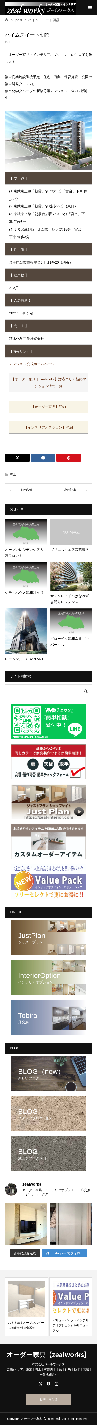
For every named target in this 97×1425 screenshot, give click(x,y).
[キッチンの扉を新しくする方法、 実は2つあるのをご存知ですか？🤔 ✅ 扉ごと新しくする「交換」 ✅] (71, 1224)
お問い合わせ (48, 1399)
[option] (26, 1306)
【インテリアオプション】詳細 (48, 427)
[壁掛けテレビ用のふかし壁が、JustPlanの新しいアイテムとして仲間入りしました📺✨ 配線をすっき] (26, 1224)
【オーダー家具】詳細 (48, 407)
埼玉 (8, 42)
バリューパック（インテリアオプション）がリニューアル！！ (71, 1325)
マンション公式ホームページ (31, 364)
